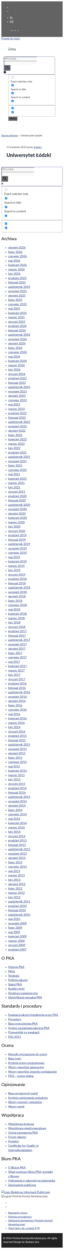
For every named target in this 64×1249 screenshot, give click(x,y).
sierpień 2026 (17, 247)
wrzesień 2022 (17, 426)
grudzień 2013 (17, 840)
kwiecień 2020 (17, 518)
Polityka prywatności (20, 1217)
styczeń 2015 (16, 784)
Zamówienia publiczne (22, 1185)
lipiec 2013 (15, 862)
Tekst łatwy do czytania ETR (24, 1228)
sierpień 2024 (17, 343)
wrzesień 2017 (17, 644)
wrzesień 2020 (17, 509)
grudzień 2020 (17, 496)
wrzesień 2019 (17, 548)
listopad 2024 (17, 330)
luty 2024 (14, 369)
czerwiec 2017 (17, 657)
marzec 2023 (16, 409)
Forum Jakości (17, 1137)
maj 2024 (14, 356)
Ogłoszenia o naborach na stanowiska (31, 1180)
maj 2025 (14, 308)
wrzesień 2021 (17, 461)
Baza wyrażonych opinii (23, 1093)
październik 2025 (19, 287)
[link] (16, 30)
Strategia (13, 975)
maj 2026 (14, 260)
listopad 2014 (17, 792)
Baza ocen (14, 1058)
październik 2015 (19, 744)
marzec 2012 (16, 892)
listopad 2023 (17, 382)
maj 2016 (14, 714)
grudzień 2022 (17, 413)
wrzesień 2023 (17, 391)
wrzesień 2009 (17, 923)
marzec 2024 (16, 365)
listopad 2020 (17, 500)
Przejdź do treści (10, 38)
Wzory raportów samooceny (26, 1067)
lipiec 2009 (15, 927)
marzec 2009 (16, 941)
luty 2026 (14, 273)
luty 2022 (14, 448)
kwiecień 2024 (17, 361)
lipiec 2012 (15, 888)
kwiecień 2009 (17, 936)
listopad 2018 (17, 583)
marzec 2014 (16, 827)
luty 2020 (14, 526)
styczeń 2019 (16, 574)
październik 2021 (19, 456)
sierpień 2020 (17, 513)
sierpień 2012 (17, 884)
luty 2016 (14, 727)
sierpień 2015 (17, 753)
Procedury (14, 1019)
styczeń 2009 (16, 945)
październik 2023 (19, 387)
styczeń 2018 (16, 627)
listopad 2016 (17, 688)
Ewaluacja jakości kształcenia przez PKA (33, 1015)
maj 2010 (14, 919)
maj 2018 (14, 609)
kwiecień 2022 (17, 439)
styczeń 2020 (16, 531)
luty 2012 (14, 897)
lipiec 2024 (15, 348)
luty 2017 (14, 674)
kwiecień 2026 (17, 265)
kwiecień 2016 (17, 718)
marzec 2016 (16, 723)
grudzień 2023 (17, 378)
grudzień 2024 (17, 326)
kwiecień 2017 (17, 666)
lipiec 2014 (15, 810)
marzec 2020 (16, 522)
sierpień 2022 (17, 430)
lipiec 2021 (15, 465)
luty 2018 (14, 622)
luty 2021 (14, 487)
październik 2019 (19, 544)
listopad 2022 (17, 417)
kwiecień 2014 (17, 823)
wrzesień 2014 (17, 801)
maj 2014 (14, 818)
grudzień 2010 (17, 906)
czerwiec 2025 (17, 304)
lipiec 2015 (15, 757)
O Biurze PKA (17, 1167)
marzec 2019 (16, 566)
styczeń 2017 (16, 679)
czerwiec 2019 (17, 552)
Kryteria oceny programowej (26, 1063)
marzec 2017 (16, 670)
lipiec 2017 (15, 653)
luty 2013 (14, 879)
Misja (11, 971)
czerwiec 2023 (17, 400)
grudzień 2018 (17, 579)
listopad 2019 (17, 539)
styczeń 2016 (16, 731)
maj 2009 (14, 932)
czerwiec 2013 (17, 866)
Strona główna (9, 135)
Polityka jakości (18, 980)
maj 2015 (14, 766)
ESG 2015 (14, 1036)
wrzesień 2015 (17, 749)
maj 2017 (14, 661)
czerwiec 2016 (17, 709)
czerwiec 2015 (17, 762)
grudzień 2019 (17, 535)
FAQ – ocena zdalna (20, 1076)
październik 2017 (19, 640)
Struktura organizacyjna (23, 993)
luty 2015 (14, 779)
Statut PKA (15, 984)
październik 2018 (19, 587)
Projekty (13, 1141)
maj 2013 (14, 871)
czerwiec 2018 (17, 605)
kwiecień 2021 (17, 478)
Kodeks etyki (16, 988)
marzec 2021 (16, 483)
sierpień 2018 (17, 596)
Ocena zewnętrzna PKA (23, 1132)
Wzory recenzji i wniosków (25, 1102)
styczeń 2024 (16, 374)
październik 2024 (19, 334)
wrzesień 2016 (17, 696)
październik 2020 (19, 505)
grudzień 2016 (17, 683)
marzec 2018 (16, 618)
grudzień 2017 (17, 631)
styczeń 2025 (16, 321)
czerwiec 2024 (17, 352)
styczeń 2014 (16, 836)
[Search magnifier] (7, 68)
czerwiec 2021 (17, 470)
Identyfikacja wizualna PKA (25, 997)
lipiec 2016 (15, 705)
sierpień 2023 (17, 395)
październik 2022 (19, 422)
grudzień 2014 (17, 788)
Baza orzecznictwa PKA (23, 1023)
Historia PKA (16, 967)
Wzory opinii (16, 1106)
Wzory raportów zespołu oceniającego (32, 1071)
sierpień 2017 (17, 648)
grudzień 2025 (17, 278)
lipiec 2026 (15, 252)
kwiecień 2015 (17, 770)
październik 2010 (19, 914)
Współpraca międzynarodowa (27, 1128)
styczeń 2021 (16, 491)
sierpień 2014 (17, 805)
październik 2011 (19, 901)
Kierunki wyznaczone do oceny (27, 1054)
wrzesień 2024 (17, 339)
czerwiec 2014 (17, 814)
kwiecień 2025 (17, 313)
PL (11, 17)
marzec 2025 (16, 317)
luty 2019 (14, 570)
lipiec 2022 (15, 435)
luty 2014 (14, 831)
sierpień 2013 (17, 858)
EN (11, 21)
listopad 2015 (17, 740)
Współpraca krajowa (21, 1124)
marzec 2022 (16, 443)
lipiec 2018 (15, 600)
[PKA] (12, 49)
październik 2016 (19, 692)
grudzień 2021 (17, 452)
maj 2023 (14, 404)
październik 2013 (19, 849)
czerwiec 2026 (17, 256)
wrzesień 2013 (17, 853)
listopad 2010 (17, 910)
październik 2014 (19, 797)
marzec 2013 (16, 875)
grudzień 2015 (17, 736)
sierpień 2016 (17, 701)
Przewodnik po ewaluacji (23, 1032)
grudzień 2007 (17, 949)
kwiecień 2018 (17, 613)
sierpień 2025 (17, 295)
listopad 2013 (17, 845)
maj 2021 (14, 474)
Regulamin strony (18, 1213)
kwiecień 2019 (17, 561)
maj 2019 (14, 557)
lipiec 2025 (15, 300)
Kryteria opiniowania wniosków (28, 1097)
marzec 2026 (16, 269)
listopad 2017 (17, 635)
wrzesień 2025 (17, 291)
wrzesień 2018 (17, 592)
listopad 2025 (17, 282)
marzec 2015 (16, 775)
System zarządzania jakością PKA (28, 1028)
